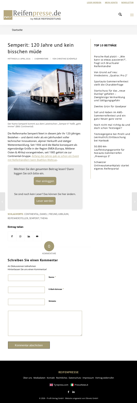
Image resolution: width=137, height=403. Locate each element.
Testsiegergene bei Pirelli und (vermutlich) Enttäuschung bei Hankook (112, 137)
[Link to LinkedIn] (73, 391)
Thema (44, 218)
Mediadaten (39, 377)
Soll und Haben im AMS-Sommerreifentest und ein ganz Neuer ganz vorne (110, 115)
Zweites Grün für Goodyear (110, 106)
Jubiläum (63, 214)
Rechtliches (61, 377)
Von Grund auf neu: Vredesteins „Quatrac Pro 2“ (110, 74)
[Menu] (132, 14)
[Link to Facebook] (68, 391)
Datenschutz (75, 377)
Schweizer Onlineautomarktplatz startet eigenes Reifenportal (111, 165)
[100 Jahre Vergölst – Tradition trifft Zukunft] (134, 201)
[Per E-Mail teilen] (37, 236)
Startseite (17, 29)
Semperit (34, 218)
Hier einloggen (45, 181)
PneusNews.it (81, 384)
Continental (31, 214)
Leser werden (94, 2)
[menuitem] (94, 2)
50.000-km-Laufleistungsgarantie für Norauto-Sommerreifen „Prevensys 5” (109, 151)
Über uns (27, 377)
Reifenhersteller (18, 218)
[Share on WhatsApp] (20, 236)
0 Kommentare (41, 58)
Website (52, 301)
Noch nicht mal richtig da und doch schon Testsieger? (112, 126)
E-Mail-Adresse (56, 289)
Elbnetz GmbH (92, 398)
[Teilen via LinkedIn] (29, 236)
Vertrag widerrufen (104, 377)
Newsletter (127, 2)
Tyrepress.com (61, 384)
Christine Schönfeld (67, 58)
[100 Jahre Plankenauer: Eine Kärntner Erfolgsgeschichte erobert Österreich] (2, 201)
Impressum (88, 377)
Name (52, 276)
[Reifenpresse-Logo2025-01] (32, 15)
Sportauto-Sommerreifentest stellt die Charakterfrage (111, 83)
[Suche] (121, 14)
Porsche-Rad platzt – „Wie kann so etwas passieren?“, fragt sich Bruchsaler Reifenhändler (110, 61)
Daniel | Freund (48, 214)
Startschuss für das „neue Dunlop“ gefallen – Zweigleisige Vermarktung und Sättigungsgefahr (109, 95)
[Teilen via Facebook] (12, 236)
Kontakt (51, 377)
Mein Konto (111, 2)
